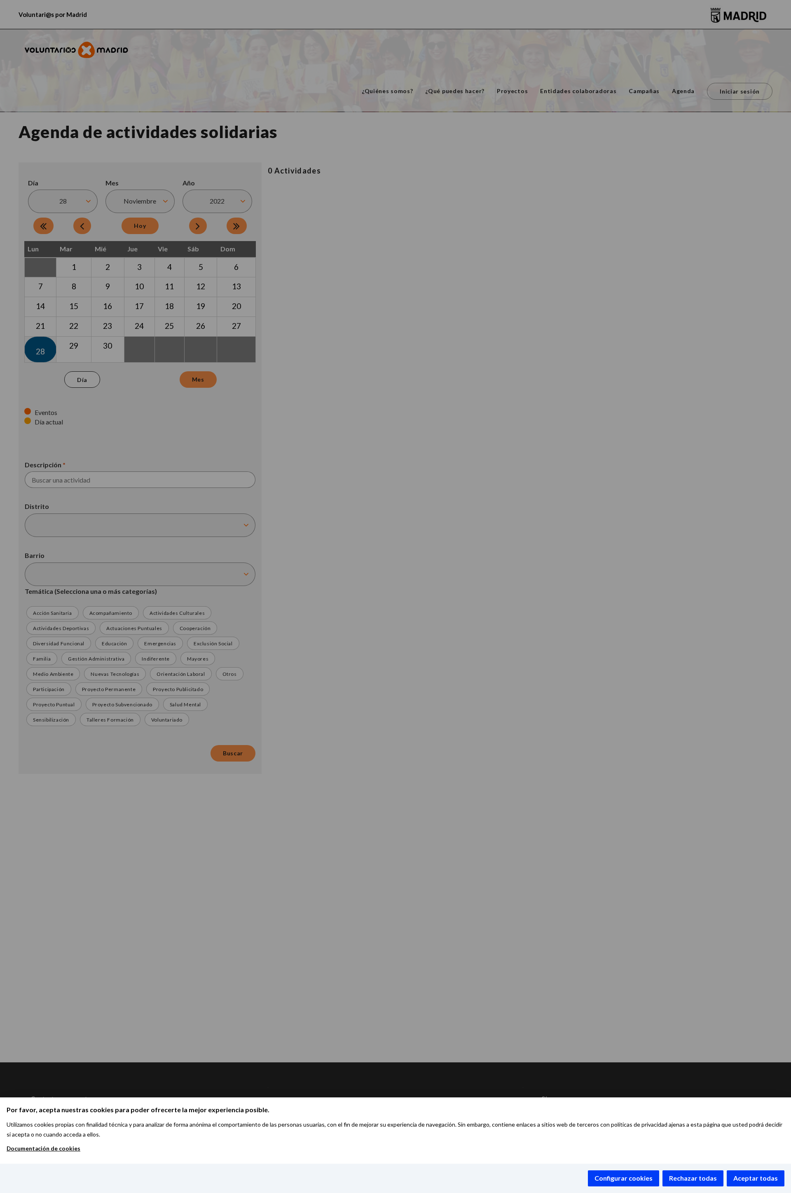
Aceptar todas (755, 1178)
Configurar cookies (623, 1178)
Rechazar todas (693, 1178)
